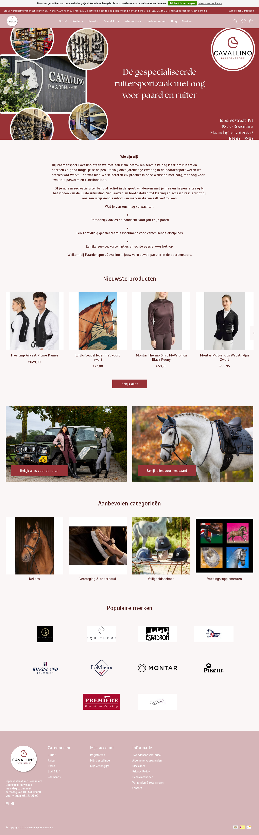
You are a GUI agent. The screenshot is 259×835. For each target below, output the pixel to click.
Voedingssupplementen (224, 579)
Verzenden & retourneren (148, 782)
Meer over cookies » (210, 3)
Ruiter (51, 760)
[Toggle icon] (235, 21)
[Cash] (235, 827)
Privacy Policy (141, 771)
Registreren (97, 755)
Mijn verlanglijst (99, 766)
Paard (51, 766)
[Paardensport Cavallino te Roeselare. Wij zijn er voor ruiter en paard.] (12, 21)
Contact (137, 788)
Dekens (34, 579)
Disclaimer (138, 766)
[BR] (45, 635)
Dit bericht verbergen (182, 3)
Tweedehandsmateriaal (146, 755)
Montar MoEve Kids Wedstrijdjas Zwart (224, 357)
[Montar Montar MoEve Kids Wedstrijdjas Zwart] (225, 321)
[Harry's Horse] (213, 635)
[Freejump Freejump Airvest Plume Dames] (35, 321)
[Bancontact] (248, 827)
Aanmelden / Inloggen (241, 10)
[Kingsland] (45, 668)
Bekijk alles (129, 384)
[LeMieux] (101, 668)
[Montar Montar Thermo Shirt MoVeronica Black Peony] (161, 321)
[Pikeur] (213, 668)
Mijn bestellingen (100, 760)
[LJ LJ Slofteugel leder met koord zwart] (98, 321)
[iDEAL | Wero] (242, 827)
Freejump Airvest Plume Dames (34, 355)
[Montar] (157, 668)
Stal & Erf (54, 771)
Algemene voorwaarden (147, 760)
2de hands (54, 777)
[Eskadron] (157, 635)
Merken (187, 21)
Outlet (63, 21)
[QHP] (157, 702)
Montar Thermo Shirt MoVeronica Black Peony (161, 357)
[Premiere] (101, 702)
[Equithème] (101, 635)
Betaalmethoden (142, 777)
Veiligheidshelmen (161, 579)
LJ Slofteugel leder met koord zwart (97, 357)
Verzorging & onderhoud (98, 579)
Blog (174, 21)
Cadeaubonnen (156, 21)
